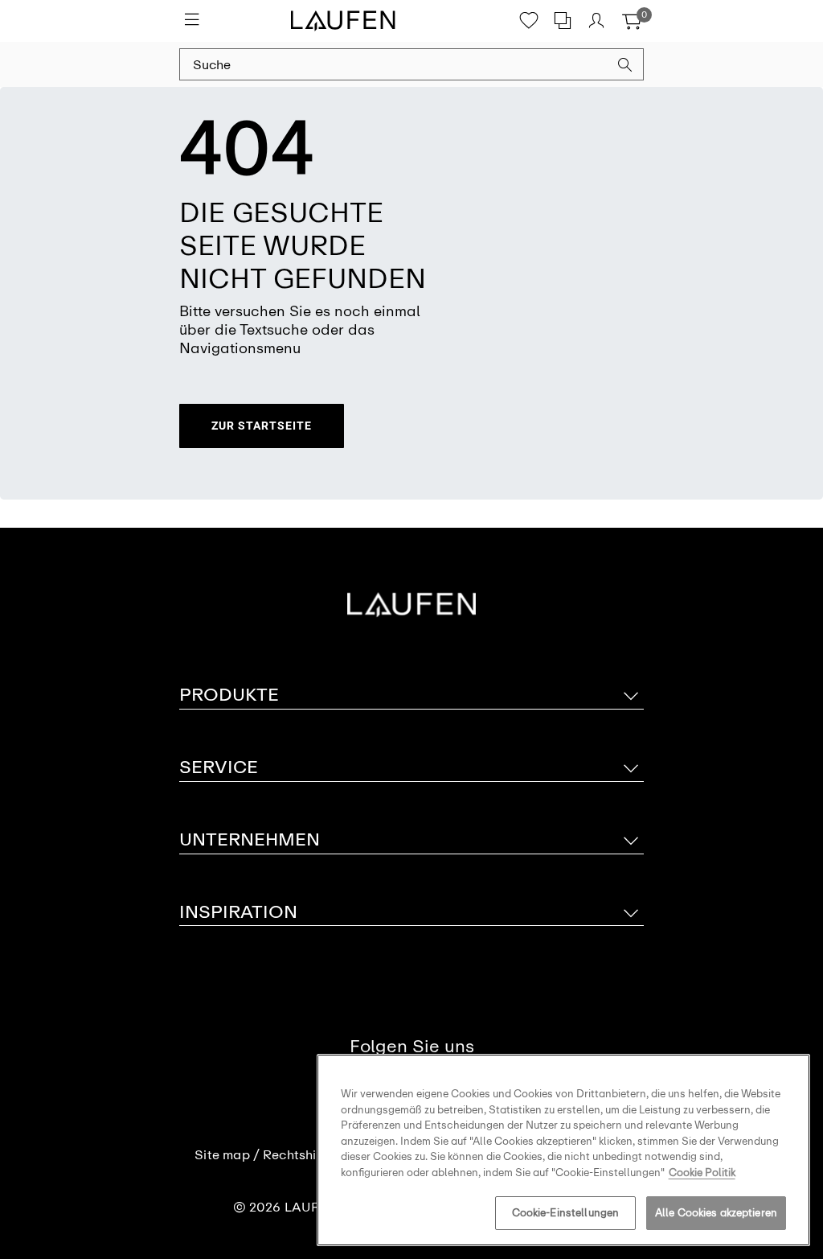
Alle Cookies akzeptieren (716, 1213)
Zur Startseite (261, 425)
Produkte (229, 695)
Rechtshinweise (310, 1155)
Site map (222, 1155)
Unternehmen (249, 839)
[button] (625, 67)
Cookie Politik (702, 1172)
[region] (563, 1150)
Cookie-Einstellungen (566, 1213)
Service (218, 767)
